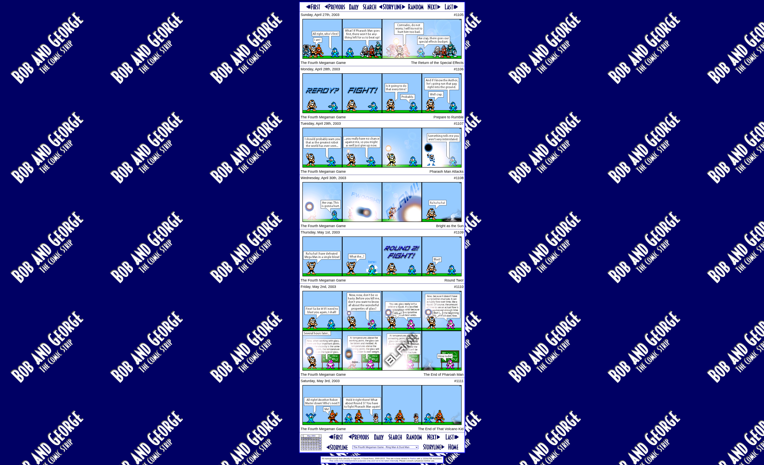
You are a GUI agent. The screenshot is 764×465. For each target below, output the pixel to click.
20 (307, 446)
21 (310, 446)
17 (318, 444)
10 (318, 441)
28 (305, 438)
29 (307, 438)
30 (310, 438)
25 (302, 449)
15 (313, 444)
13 (307, 444)
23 (315, 446)
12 (305, 444)
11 (302, 444)
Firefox (413, 458)
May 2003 (311, 436)
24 (318, 446)
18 (302, 446)
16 (315, 444)
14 (310, 444)
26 (305, 449)
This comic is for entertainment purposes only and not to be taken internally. (364, 461)
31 (318, 449)
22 (313, 446)
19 (305, 446)
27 (302, 438)
